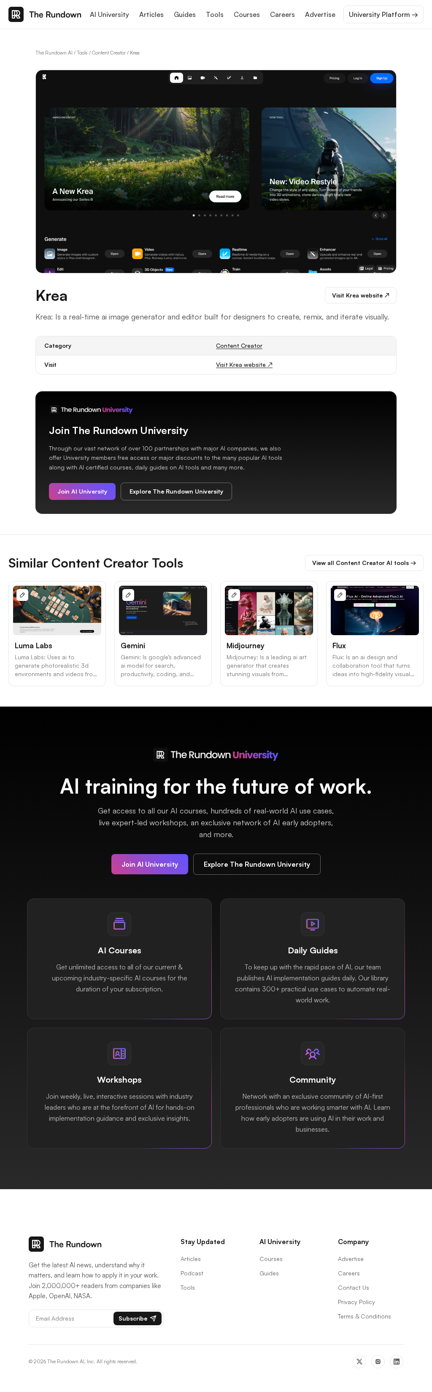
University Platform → (383, 14)
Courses (247, 14)
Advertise (320, 14)
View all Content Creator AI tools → (364, 562)
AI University (109, 14)
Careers (282, 14)
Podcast (192, 1273)
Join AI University (82, 491)
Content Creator (109, 52)
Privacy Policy (356, 1301)
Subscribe (133, 1318)
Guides (185, 14)
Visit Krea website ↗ (360, 295)
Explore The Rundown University (176, 491)
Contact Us (353, 1287)
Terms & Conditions (364, 1316)
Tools (215, 14)
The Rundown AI (54, 52)
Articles (151, 14)
